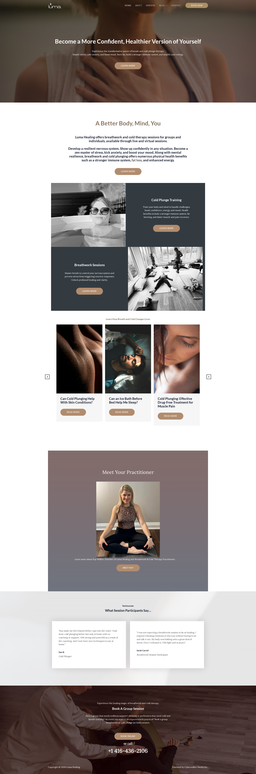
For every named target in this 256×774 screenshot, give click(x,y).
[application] (166, 5)
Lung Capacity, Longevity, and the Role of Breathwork (176, 402)
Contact (176, 5)
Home (128, 5)
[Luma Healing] (54, 5)
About (138, 5)
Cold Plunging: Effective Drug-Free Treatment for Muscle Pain (78, 402)
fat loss (137, 160)
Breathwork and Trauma (126, 399)
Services (150, 5)
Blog (162, 5)
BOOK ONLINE (128, 736)
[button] (128, 65)
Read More (73, 416)
